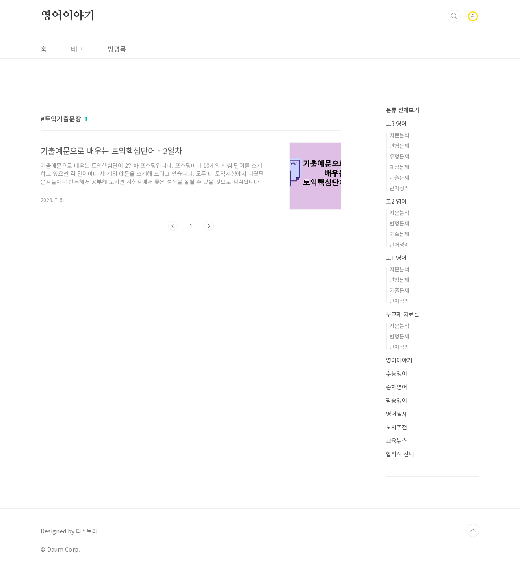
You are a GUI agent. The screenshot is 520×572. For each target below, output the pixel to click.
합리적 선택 (400, 454)
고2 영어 (396, 201)
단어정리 (399, 188)
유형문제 (399, 156)
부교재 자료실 (402, 314)
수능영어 (396, 373)
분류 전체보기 (402, 110)
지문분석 (399, 135)
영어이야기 (68, 16)
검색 (454, 16)
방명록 (117, 49)
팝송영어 (396, 400)
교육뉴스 (396, 440)
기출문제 (399, 177)
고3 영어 (396, 123)
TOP (472, 530)
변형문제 (399, 146)
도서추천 (396, 427)
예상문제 (399, 167)
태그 (77, 49)
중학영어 (396, 387)
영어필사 (396, 414)
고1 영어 (396, 258)
